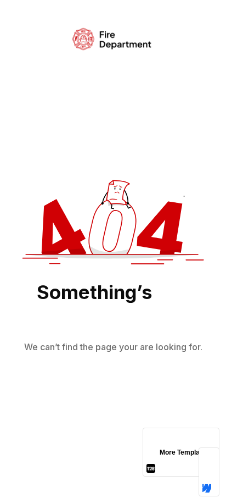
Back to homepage (113, 384)
